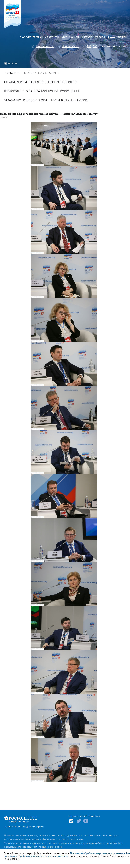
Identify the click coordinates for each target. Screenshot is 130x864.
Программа (39, 37)
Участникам (67, 37)
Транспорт (12, 72)
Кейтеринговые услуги (41, 72)
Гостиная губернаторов (69, 100)
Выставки (87, 37)
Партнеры (53, 37)
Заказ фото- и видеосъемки (25, 100)
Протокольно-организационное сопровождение (42, 91)
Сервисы (99, 37)
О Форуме (25, 37)
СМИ (78, 37)
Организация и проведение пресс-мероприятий (41, 82)
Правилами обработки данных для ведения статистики (36, 856)
